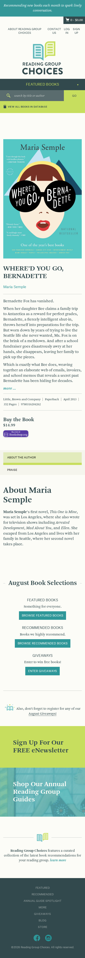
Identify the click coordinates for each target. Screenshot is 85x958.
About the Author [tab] (21, 457)
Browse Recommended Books (43, 643)
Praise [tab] (12, 470)
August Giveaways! (42, 714)
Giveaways (42, 914)
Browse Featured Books (42, 615)
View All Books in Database (28, 107)
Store (42, 927)
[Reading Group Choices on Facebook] (37, 938)
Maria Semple (14, 287)
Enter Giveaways (42, 671)
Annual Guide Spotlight (42, 901)
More (43, 907)
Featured (43, 888)
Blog (42, 920)
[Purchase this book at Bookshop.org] (15, 433)
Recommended (43, 894)
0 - (76, 20)
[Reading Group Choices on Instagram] (48, 938)
